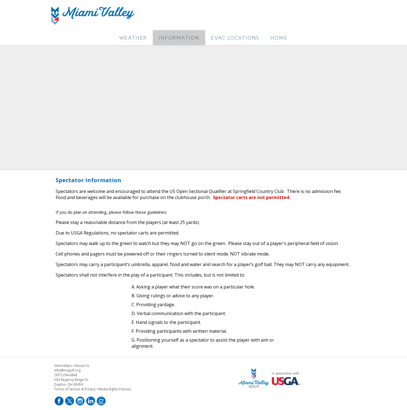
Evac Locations (235, 38)
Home (279, 38)
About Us (81, 365)
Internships (63, 365)
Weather (133, 38)
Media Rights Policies (114, 389)
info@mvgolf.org (67, 370)
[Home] (92, 23)
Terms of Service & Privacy (75, 389)
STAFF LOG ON (270, 395)
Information (179, 38)
